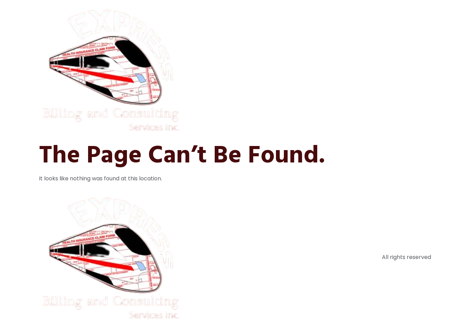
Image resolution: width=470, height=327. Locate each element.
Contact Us (410, 70)
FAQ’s (377, 70)
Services (348, 70)
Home (283, 70)
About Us (314, 70)
